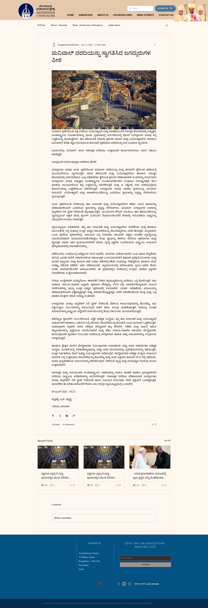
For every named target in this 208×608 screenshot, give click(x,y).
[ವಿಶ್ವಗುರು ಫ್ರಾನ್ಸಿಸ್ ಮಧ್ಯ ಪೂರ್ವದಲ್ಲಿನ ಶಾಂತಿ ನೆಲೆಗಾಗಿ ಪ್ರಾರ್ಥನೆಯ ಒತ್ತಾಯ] (58, 457)
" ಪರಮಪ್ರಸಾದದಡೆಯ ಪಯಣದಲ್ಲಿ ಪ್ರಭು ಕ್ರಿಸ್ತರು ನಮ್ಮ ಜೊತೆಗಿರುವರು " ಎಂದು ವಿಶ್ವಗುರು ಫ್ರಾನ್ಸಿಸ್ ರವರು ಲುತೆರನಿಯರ (149, 476)
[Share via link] (73, 415)
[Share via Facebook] (53, 415)
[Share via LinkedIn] (67, 415)
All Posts (41, 25)
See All (167, 440)
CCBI (148, 584)
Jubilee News (114, 25)
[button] (103, 15)
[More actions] (154, 44)
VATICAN (155, 584)
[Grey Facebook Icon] (119, 584)
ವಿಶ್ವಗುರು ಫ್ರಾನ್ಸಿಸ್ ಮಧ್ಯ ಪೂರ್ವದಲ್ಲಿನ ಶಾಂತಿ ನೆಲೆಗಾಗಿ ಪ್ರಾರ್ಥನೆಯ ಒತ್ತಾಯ (54, 476)
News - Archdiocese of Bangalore (88, 25)
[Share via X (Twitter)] (60, 415)
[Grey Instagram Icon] (129, 584)
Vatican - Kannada (59, 25)
